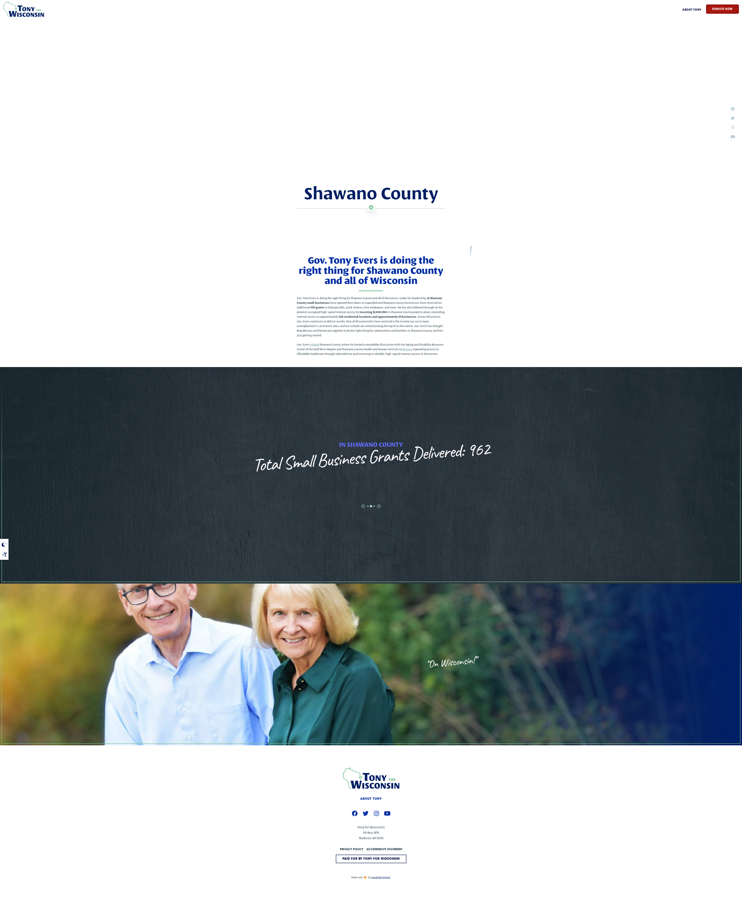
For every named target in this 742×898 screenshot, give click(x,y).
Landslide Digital (380, 877)
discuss (407, 349)
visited (314, 344)
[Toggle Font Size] (4, 554)
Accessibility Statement (384, 849)
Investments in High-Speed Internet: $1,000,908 (371, 457)
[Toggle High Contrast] (4, 544)
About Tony (691, 10)
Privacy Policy (351, 849)
